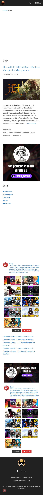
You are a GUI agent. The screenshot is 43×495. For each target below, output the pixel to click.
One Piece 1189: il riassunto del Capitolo (18, 337)
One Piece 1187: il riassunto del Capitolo (18, 348)
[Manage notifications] (4, 490)
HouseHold (24, 133)
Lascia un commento (13, 136)
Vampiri (32, 133)
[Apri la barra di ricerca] (30, 3)
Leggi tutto (31, 123)
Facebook (8, 192)
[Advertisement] (21, 36)
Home (5, 10)
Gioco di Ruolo (14, 133)
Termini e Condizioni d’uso (21, 480)
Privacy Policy (15, 477)
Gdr (6, 133)
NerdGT (8, 130)
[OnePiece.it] (3, 3)
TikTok (5, 201)
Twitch (7, 198)
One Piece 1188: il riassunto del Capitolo (18, 340)
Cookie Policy (27, 477)
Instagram (8, 195)
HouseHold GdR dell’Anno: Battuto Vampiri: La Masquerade (21, 69)
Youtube (8, 204)
